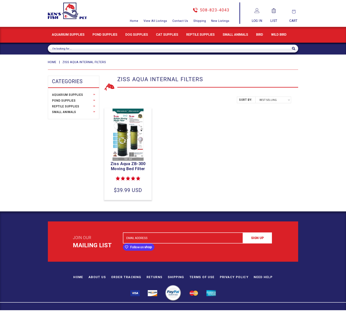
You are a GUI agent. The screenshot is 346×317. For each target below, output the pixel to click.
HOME (52, 62)
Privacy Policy (234, 277)
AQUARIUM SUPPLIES (68, 34)
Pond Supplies (105, 34)
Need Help (263, 277)
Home (134, 20)
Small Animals (235, 34)
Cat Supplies (167, 34)
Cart (293, 21)
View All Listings (155, 20)
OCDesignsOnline (204, 314)
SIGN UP (257, 238)
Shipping (199, 20)
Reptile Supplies (200, 34)
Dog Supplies (136, 34)
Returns (155, 277)
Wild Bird (279, 34)
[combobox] (170, 48)
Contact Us (180, 20)
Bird (259, 34)
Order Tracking (126, 277)
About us (97, 277)
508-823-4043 (214, 10)
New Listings (220, 20)
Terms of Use (202, 277)
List (273, 21)
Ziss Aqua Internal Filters (84, 62)
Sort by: (245, 99)
